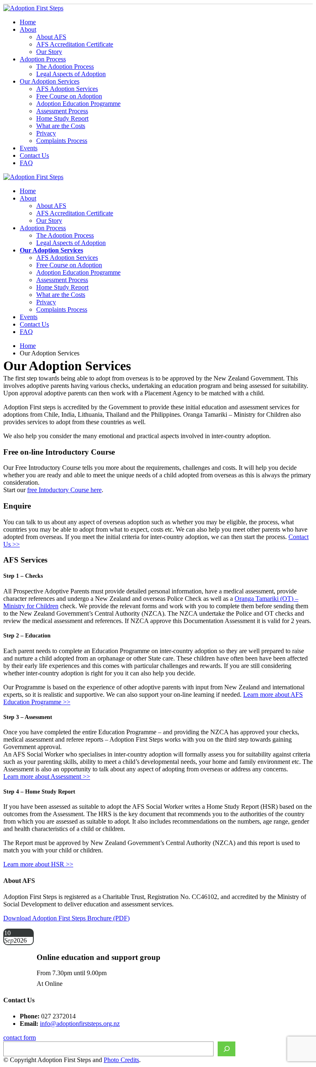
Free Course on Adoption (69, 96)
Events (28, 148)
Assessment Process (62, 110)
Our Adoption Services (49, 81)
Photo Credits (121, 1059)
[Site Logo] (33, 8)
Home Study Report (62, 118)
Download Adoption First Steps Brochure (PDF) (66, 918)
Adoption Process (43, 59)
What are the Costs (60, 125)
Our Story (49, 51)
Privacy (46, 133)
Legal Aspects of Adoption (71, 73)
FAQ (26, 162)
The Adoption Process (65, 66)
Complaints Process (61, 140)
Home (28, 22)
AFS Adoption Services (67, 88)
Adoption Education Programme (78, 103)
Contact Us (34, 155)
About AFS (51, 36)
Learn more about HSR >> (38, 864)
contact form (19, 1037)
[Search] (226, 1048)
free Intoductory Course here (64, 489)
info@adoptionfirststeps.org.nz (80, 1023)
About (28, 29)
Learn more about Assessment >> (46, 776)
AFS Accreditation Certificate (74, 44)
